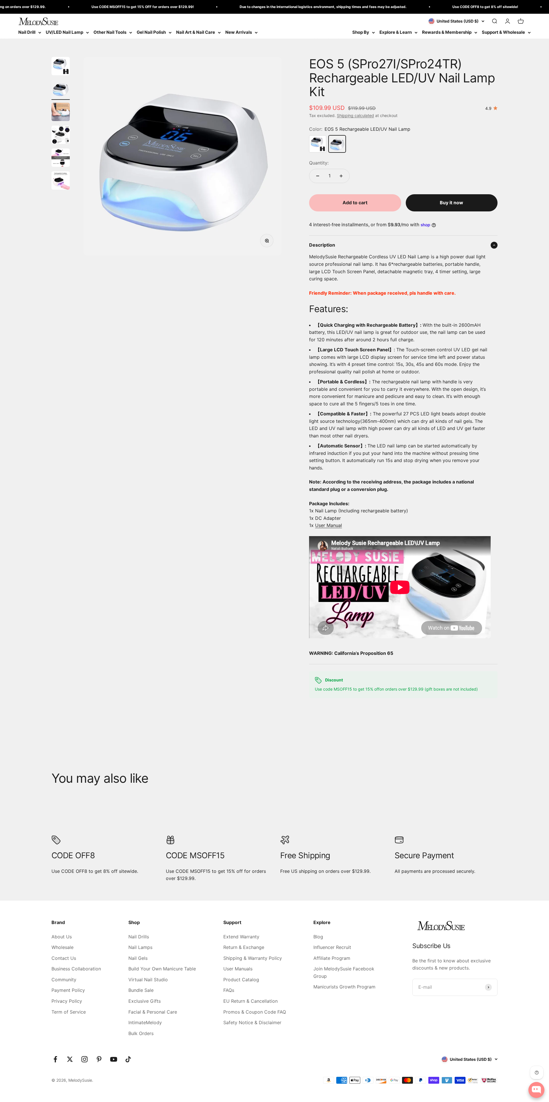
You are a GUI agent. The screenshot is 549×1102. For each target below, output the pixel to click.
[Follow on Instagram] (84, 1059)
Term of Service (68, 1012)
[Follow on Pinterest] (99, 1059)
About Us (61, 937)
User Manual (328, 525)
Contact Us (63, 958)
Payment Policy (68, 990)
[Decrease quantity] (317, 176)
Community (63, 979)
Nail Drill (26, 32)
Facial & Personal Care (152, 1012)
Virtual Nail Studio (148, 979)
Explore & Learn (395, 32)
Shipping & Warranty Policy (252, 958)
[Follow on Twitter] (70, 1059)
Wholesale (62, 947)
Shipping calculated (355, 115)
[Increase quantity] (341, 176)
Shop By (360, 32)
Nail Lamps (140, 947)
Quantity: (319, 163)
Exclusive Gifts (144, 1001)
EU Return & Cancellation (250, 1001)
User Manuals (237, 969)
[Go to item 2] (60, 90)
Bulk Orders (141, 1033)
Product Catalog (241, 979)
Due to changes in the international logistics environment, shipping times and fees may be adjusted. (299, 7)
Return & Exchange (243, 947)
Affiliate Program (331, 958)
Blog (318, 937)
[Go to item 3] (60, 113)
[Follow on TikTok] (128, 1059)
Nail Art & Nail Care (195, 32)
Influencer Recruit (332, 947)
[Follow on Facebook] (55, 1059)
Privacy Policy (66, 1001)
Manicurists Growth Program (344, 987)
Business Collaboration (76, 969)
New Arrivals (238, 32)
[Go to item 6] (60, 181)
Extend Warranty (241, 937)
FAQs (228, 990)
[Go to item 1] (60, 67)
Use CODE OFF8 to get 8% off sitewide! (462, 7)
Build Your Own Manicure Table (162, 969)
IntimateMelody (145, 1022)
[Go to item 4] (60, 136)
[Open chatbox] (536, 1090)
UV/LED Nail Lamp (64, 32)
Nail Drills (138, 937)
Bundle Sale (141, 990)
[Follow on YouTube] (114, 1059)
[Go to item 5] (60, 158)
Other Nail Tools (110, 32)
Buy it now (451, 202)
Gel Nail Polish (151, 32)
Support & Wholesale (503, 32)
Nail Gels (138, 958)
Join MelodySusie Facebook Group (343, 972)
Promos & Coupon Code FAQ (254, 1012)
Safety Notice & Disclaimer (252, 1022)
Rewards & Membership (447, 32)
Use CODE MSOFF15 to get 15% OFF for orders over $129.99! (119, 7)
